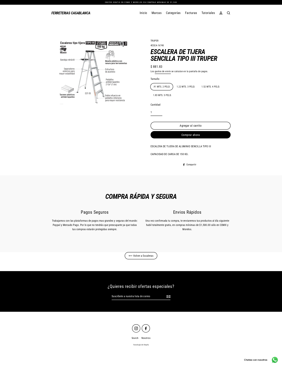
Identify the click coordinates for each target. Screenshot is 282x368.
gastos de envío (163, 71)
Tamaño (155, 78)
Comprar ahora (190, 135)
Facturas (191, 13)
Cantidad (156, 104)
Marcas (157, 13)
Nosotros (146, 338)
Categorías (173, 13)
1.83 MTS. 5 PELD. (162, 95)
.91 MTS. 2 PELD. (161, 86)
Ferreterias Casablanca (70, 13)
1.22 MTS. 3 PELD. (186, 86)
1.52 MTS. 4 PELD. (211, 86)
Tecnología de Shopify (141, 345)
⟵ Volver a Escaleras (141, 255)
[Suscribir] (168, 296)
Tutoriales (208, 13)
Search (135, 338)
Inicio (143, 13)
